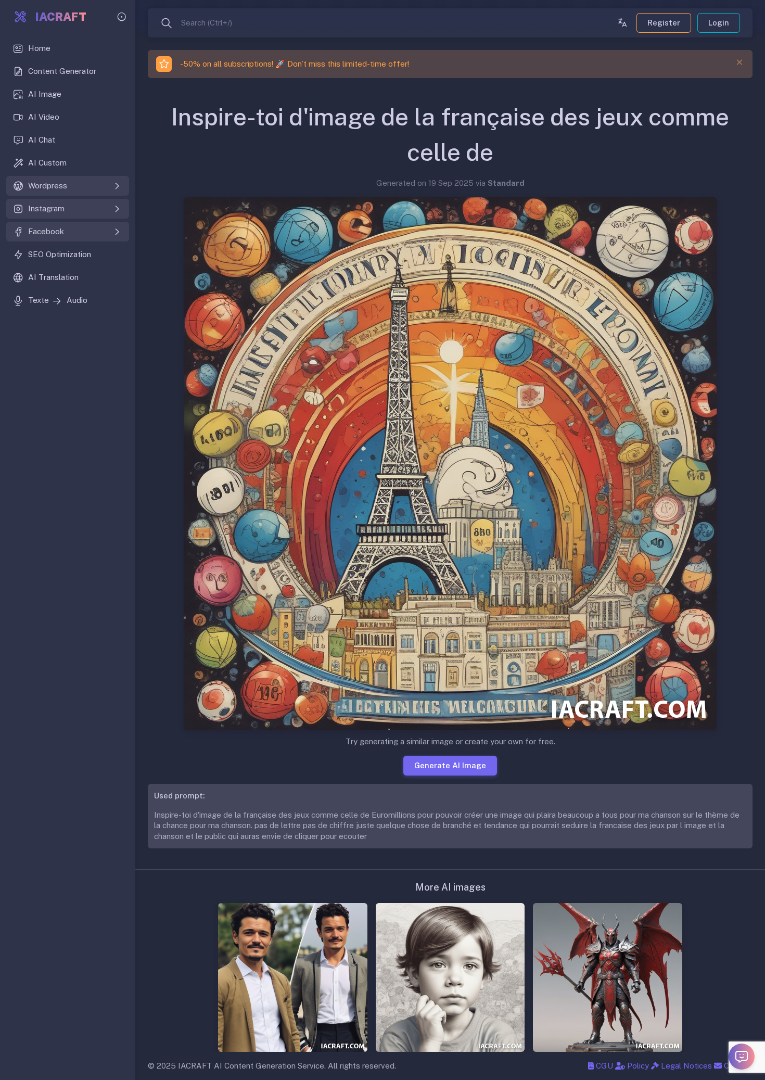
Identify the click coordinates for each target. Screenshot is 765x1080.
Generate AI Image (450, 764)
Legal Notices (685, 1065)
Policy (637, 1065)
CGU (603, 1065)
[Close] (739, 62)
